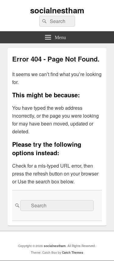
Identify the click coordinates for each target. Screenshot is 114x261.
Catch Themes (72, 252)
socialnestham (57, 10)
